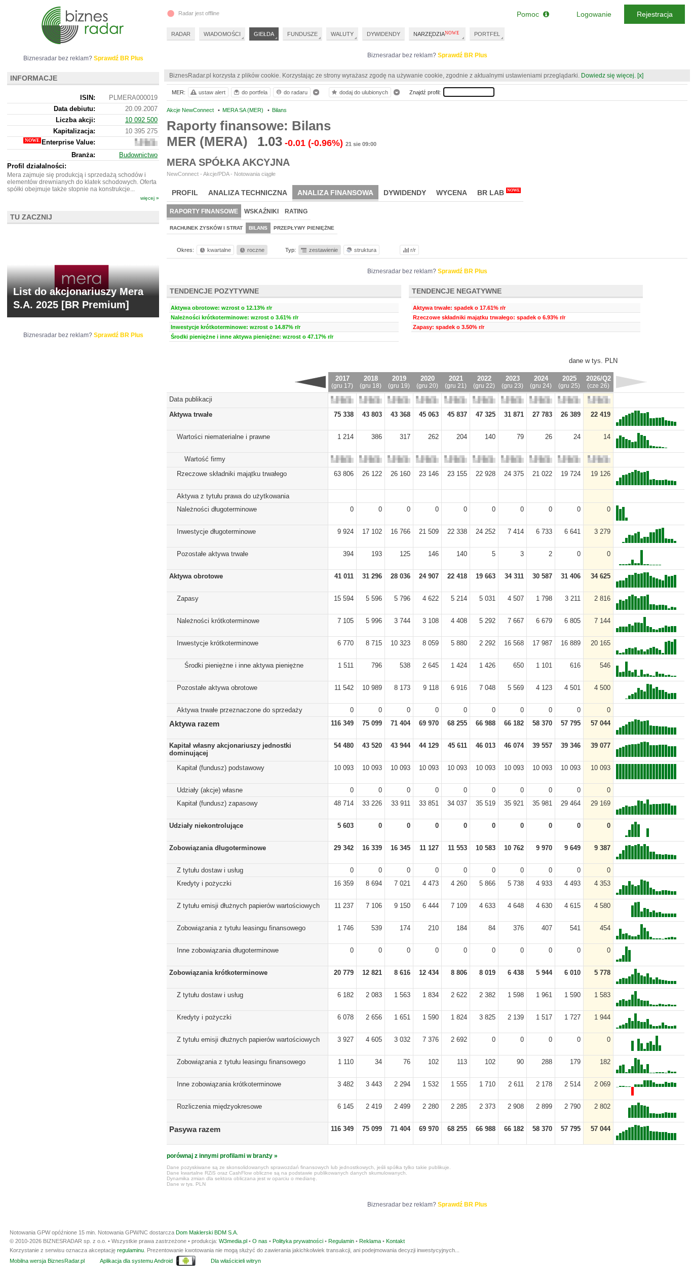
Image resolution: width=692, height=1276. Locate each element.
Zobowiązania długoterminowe (217, 848)
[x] (640, 75)
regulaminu (130, 1250)
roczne (255, 250)
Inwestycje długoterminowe (216, 531)
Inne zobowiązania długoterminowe (228, 950)
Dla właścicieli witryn (236, 1261)
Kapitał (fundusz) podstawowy (220, 768)
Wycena (451, 193)
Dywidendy (404, 193)
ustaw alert (212, 92)
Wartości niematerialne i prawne (223, 437)
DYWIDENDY (383, 34)
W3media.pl (233, 1241)
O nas (259, 1241)
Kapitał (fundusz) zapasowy (217, 803)
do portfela (254, 92)
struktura (365, 250)
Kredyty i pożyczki (204, 883)
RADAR (180, 34)
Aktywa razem (194, 723)
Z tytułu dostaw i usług (210, 870)
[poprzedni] (310, 381)
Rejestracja (655, 14)
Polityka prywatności (298, 1241)
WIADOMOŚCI (222, 34)
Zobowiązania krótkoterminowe (218, 972)
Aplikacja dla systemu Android (136, 1261)
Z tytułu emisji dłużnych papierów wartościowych (248, 905)
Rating (296, 211)
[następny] (631, 381)
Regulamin (341, 1241)
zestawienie (323, 250)
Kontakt (395, 1241)
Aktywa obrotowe (196, 576)
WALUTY (342, 34)
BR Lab (498, 192)
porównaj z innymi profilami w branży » (222, 1155)
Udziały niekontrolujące (206, 825)
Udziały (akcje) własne (210, 790)
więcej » (149, 198)
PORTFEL (487, 34)
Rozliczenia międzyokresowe (219, 1106)
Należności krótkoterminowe (218, 621)
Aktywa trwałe (190, 414)
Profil (185, 193)
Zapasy (188, 598)
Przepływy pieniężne (304, 228)
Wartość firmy (204, 459)
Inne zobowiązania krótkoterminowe (229, 1084)
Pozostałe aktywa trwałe (212, 554)
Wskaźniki (261, 211)
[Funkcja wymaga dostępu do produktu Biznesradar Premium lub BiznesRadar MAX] (342, 401)
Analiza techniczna (247, 193)
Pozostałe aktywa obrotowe (217, 687)
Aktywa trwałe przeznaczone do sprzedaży (239, 710)
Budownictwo (138, 155)
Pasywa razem (194, 1129)
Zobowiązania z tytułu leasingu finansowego (241, 928)
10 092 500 (141, 120)
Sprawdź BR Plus (462, 55)
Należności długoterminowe (217, 509)
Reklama (370, 1241)
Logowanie (593, 14)
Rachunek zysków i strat (206, 228)
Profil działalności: (36, 166)
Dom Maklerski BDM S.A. (207, 1232)
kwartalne (219, 250)
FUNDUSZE (302, 34)
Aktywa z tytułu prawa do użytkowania (233, 496)
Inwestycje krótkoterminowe (217, 643)
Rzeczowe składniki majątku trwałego (232, 474)
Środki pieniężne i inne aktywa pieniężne (243, 665)
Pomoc (530, 14)
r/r (413, 250)
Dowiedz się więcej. (608, 75)
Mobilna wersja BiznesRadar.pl (47, 1261)
